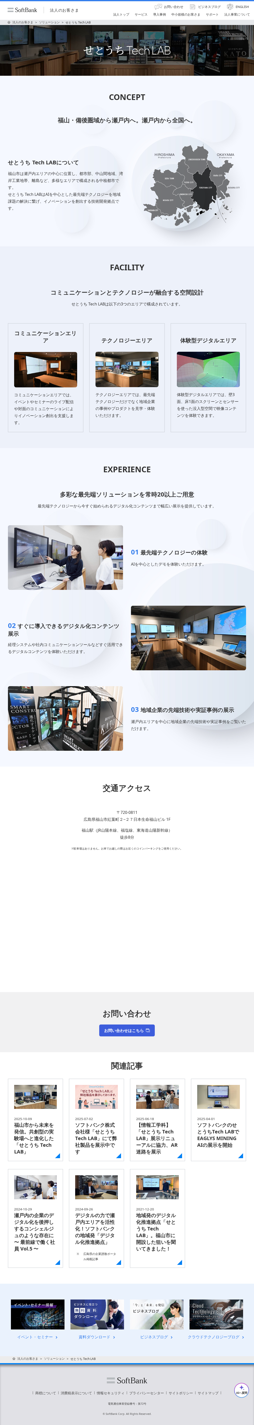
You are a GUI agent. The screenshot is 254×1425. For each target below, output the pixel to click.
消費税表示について (76, 1393)
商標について (45, 1393)
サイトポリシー (181, 1393)
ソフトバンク (127, 1380)
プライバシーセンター (146, 1393)
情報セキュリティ (111, 1393)
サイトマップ (208, 1393)
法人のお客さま (64, 10)
